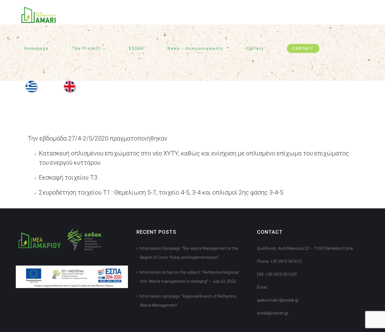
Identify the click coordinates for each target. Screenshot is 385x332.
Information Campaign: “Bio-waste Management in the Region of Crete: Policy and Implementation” (189, 253)
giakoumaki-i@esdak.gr (278, 300)
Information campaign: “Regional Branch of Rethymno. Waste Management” (188, 301)
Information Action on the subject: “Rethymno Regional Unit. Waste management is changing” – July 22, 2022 (189, 277)
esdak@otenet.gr (272, 313)
